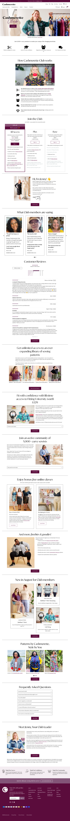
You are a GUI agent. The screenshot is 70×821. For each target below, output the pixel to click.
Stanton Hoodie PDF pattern (52, 540)
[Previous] (21, 1)
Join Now (13, 26)
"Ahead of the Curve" (42, 741)
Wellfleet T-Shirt (39, 1)
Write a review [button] (17, 268)
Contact (39, 798)
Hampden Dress (52, 673)
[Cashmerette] (9, 4)
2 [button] (34, 336)
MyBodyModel (14, 160)
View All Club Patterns (35, 388)
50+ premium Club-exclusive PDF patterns (45, 88)
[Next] (49, 1)
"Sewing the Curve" (39, 743)
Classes (30, 796)
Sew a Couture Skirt (11, 165)
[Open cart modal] (66, 7)
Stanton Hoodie (18, 162)
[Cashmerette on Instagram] (10, 802)
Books (29, 794)
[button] (30, 270)
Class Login (49, 792)
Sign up (14, 144)
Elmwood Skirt (27, 520)
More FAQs (35, 718)
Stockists (58, 794)
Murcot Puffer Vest (35, 673)
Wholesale (59, 796)
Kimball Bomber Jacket (17, 673)
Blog (57, 792)
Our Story (58, 790)
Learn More (13, 525)
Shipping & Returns (41, 792)
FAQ (38, 794)
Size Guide (40, 790)
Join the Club (35, 204)
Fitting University (19, 151)
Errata (39, 796)
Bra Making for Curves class (15, 164)
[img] (15, 280)
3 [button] (35, 336)
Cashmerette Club (32, 790)
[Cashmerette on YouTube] (14, 802)
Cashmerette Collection (54, 552)
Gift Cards (30, 798)
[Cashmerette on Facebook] (12, 802)
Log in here (40, 37)
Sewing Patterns (31, 792)
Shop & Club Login (51, 790)
